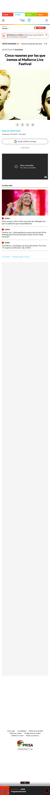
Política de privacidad (36, 731)
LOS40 (5, 15)
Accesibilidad (21, 731)
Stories (39, 687)
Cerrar (46, 35)
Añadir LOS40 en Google (27, 141)
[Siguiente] (46, 44)
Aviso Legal (11, 731)
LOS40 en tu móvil (17, 736)
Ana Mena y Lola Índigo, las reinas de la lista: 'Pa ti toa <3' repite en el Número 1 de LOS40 (24, 246)
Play (47, 790)
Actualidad (19, 49)
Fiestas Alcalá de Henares (31, 44)
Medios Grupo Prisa (25, 749)
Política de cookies (16, 733)
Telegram (33, 125)
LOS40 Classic (7, 49)
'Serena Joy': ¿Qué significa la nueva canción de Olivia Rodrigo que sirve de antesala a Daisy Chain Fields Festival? (24, 234)
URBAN (40, 15)
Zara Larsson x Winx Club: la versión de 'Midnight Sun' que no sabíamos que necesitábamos (24, 222)
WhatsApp (27, 125)
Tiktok (16, 687)
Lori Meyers (6, 257)
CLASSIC (18, 15)
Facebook (17, 125)
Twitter (22, 125)
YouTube (20, 687)
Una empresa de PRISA (25, 743)
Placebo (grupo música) (20, 257)
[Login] (47, 20)
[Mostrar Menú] (3, 20)
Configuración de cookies (32, 733)
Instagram (11, 687)
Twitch (34, 687)
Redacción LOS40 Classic (11, 131)
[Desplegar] (25, 782)
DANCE (28, 15)
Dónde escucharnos (32, 736)
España (5, 28)
